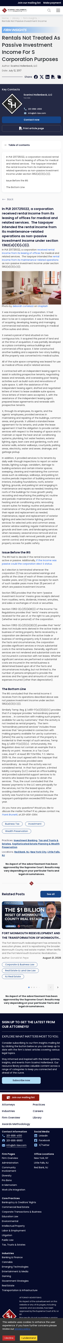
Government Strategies (15, 1280)
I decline (8, 1338)
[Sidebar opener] (58, 10)
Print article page (33, 128)
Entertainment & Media (15, 1271)
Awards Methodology (16, 1124)
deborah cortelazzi (23, 306)
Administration (10, 1162)
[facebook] (36, 77)
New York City (38, 852)
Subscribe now (21, 1080)
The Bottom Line (15, 187)
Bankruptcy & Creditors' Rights (19, 1202)
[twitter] (42, 77)
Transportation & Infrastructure (19, 1290)
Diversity (6, 1175)
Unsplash (43, 306)
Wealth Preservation (16, 831)
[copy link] (59, 77)
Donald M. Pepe (20, 957)
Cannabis (7, 1262)
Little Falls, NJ (41, 1162)
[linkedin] (47, 77)
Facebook (44, 1140)
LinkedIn (43, 1135)
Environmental (10, 1221)
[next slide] (58, 987)
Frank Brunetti (9, 814)
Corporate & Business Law (19, 964)
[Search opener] (49, 10)
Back (10, 199)
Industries (8, 1111)
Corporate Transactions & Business (22, 1211)
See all (51, 894)
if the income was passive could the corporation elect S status (29, 562)
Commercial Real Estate (15, 1207)
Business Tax (12, 823)
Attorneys (8, 1104)
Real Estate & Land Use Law (20, 970)
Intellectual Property (13, 1225)
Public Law (7, 1240)
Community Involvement (9, 1169)
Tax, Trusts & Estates (13, 1244)
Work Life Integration (13, 1189)
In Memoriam (9, 1185)
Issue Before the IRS (17, 180)
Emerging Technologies (15, 1266)
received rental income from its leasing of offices (28, 251)
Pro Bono (7, 1180)
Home (5, 18)
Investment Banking (25, 840)
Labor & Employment (14, 1230)
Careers (38, 1111)
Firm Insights (30, 18)
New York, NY (41, 1158)
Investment (35, 823)
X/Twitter (44, 1145)
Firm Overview (11, 1117)
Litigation (7, 1235)
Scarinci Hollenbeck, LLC (24, 65)
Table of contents (19, 145)
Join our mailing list (29, 2)
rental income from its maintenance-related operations (30, 258)
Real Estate (8, 1285)
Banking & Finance (12, 1257)
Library (16, 18)
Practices (39, 1104)
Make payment (52, 2)
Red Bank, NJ (21, 852)
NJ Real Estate (13, 976)
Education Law (10, 1216)
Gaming (6, 1276)
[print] (53, 77)
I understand (28, 1338)
